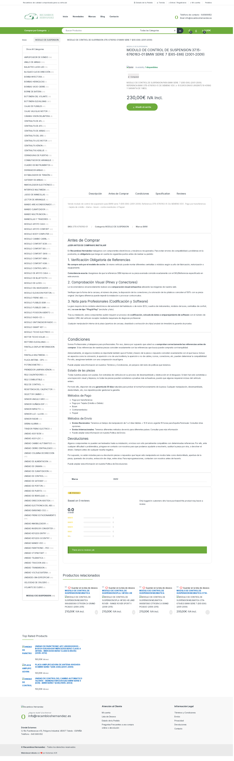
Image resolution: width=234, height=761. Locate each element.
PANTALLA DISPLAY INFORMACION (39, 348)
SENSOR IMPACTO (34, 409)
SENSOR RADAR (33, 419)
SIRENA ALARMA (32, 424)
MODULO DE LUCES (35, 283)
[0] (189, 30)
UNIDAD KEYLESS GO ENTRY (38, 538)
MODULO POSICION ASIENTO (39, 312)
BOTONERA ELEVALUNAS (37, 101)
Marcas (92, 16)
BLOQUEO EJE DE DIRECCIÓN (39, 72)
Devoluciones (180, 724)
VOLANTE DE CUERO (34, 587)
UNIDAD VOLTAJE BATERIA (37, 572)
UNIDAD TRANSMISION (35, 568)
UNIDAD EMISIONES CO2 (36, 510)
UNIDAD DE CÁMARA (35, 466)
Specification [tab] (163, 193)
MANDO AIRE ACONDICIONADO (39, 204)
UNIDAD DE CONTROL (35, 476)
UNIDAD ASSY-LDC (33, 438)
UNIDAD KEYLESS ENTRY (36, 533)
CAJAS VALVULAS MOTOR (37, 111)
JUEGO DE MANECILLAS (36, 194)
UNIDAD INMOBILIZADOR (36, 523)
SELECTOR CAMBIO (34, 394)
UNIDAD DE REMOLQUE (36, 496)
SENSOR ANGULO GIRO (36, 399)
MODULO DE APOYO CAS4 (37, 273)
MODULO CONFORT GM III (37, 253)
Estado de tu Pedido (144, 2)
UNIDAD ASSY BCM (34, 433)
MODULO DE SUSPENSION (47, 40)
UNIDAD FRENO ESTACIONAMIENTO (40, 517)
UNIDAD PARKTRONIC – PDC (38, 548)
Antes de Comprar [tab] (118, 193)
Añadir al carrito (143, 107)
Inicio (65, 16)
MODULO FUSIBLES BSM (37, 302)
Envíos (177, 716)
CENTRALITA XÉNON (35, 145)
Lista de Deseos (109, 716)
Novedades (78, 16)
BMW (145, 226)
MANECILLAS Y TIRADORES (37, 219)
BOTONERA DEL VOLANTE (37, 96)
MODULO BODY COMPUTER (38, 234)
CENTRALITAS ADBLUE (35, 150)
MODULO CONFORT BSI (37, 248)
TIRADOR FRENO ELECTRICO (38, 429)
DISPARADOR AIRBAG (34, 170)
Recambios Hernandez (34, 747)
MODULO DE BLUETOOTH (38, 278)
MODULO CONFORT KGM (36, 263)
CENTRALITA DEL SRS (35, 136)
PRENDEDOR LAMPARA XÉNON (39, 369)
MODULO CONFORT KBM (36, 258)
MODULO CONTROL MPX (36, 268)
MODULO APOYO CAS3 (36, 224)
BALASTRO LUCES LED (36, 67)
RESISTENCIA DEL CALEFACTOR (39, 389)
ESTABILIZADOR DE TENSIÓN (38, 175)
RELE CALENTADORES (35, 375)
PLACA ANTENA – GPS (35, 360)
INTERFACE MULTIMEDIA (36, 190)
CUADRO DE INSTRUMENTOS (38, 165)
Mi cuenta (196, 2)
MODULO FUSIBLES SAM (36, 307)
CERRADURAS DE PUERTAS (37, 155)
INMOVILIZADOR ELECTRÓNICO (39, 185)
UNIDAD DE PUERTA (35, 491)
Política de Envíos (117, 433)
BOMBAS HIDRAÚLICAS (35, 81)
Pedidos (208, 2)
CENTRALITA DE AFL (34, 121)
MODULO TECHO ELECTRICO (39, 332)
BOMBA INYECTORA (34, 77)
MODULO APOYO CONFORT (38, 229)
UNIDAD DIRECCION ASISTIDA (39, 500)
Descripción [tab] (95, 193)
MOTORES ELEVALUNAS (36, 342)
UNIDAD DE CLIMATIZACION (38, 471)
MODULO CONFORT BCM (37, 244)
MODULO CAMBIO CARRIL (37, 239)
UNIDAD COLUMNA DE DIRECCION (39, 455)
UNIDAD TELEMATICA (34, 558)
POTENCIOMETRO (33, 365)
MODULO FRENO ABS (36, 298)
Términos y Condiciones (117, 365)
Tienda (162, 2)
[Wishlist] (196, 30)
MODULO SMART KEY (35, 327)
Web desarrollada (29, 753)
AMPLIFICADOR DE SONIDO (38, 57)
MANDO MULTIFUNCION (36, 214)
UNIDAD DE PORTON (34, 486)
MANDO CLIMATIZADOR (36, 209)
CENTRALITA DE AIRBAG (37, 131)
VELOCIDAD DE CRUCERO (36, 582)
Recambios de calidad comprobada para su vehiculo (45, 2)
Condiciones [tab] (142, 193)
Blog (102, 16)
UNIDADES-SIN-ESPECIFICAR (38, 577)
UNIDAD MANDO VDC (35, 543)
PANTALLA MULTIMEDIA (36, 355)
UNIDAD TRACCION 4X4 (36, 563)
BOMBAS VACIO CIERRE (36, 87)
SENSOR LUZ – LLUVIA (35, 414)
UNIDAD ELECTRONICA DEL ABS (39, 505)
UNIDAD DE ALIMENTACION (37, 461)
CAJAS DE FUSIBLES (34, 106)
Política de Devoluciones (116, 464)
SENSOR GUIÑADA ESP (36, 404)
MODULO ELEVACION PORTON (39, 293)
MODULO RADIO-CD (34, 317)
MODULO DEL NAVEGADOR (37, 288)
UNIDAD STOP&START (35, 553)
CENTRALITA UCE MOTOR (38, 141)
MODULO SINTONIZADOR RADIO (40, 322)
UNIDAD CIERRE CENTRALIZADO (40, 448)
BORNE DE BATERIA (34, 91)
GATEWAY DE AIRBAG (35, 180)
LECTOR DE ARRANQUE (36, 199)
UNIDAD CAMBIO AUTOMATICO (40, 443)
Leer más (207, 612)
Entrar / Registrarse (178, 2)
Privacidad (179, 720)
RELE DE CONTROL (34, 384)
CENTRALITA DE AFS (35, 126)
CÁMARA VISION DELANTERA (38, 116)
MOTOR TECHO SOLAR (36, 337)
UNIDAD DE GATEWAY (35, 481)
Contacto (114, 16)
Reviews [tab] (181, 193)
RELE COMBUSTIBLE (34, 379)
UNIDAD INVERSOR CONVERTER (39, 528)
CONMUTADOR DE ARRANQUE (39, 160)
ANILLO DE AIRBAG (34, 62)
